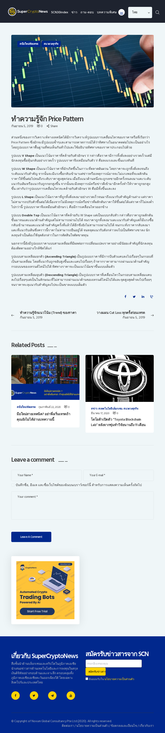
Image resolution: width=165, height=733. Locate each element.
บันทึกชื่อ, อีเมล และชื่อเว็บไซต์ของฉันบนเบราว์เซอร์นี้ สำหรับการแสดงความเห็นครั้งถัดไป (79, 485)
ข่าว (95, 409)
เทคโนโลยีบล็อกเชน (111, 409)
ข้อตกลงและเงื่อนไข (124, 725)
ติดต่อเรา (68, 725)
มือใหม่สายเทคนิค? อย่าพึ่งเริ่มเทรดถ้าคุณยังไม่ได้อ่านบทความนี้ (43, 417)
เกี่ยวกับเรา (146, 725)
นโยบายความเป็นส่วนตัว (119, 679)
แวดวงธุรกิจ (52, 44)
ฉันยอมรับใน (111, 679)
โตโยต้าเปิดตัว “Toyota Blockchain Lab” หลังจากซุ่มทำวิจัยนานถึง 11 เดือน (118, 422)
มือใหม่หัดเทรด (30, 44)
